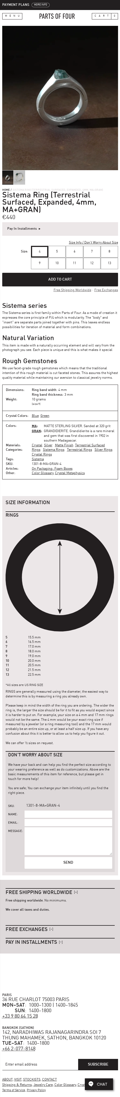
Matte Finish (64, 445)
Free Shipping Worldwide (72, 290)
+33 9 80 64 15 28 (20, 1016)
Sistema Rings (53, 450)
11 (74, 263)
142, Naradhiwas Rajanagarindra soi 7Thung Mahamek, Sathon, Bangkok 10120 (54, 1035)
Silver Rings (103, 450)
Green (44, 416)
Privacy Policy (36, 1090)
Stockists (31, 1079)
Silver (48, 445)
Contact (49, 1079)
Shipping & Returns (17, 1085)
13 (109, 263)
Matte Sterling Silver (63, 426)
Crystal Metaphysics (70, 473)
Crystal (37, 445)
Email (12, 822)
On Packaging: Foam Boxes (52, 469)
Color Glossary (42, 473)
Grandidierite (56, 431)
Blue (35, 416)
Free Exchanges (106, 290)
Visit (17, 1079)
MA (34, 426)
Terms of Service (13, 1090)
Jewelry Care (43, 1085)
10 (57, 263)
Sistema (38, 459)
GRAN (36, 431)
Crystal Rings (42, 454)
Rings (36, 450)
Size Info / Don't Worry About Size (93, 242)
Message (15, 831)
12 (91, 263)
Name (12, 814)
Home (6, 190)
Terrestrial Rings (79, 450)
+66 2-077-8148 (18, 1048)
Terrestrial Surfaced (90, 445)
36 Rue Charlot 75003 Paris (35, 999)
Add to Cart (60, 279)
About (7, 1079)
